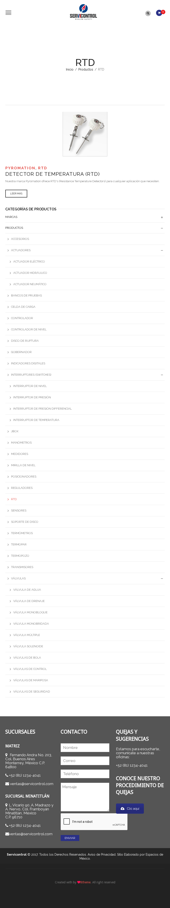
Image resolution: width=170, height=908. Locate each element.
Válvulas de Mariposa (30, 680)
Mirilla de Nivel (23, 465)
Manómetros (21, 442)
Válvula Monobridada (31, 623)
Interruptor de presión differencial (42, 408)
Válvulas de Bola (27, 657)
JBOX (14, 431)
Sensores (18, 510)
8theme (85, 882)
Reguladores (22, 488)
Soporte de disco (24, 521)
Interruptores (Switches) (31, 374)
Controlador (22, 318)
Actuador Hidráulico (30, 272)
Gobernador (21, 352)
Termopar (19, 544)
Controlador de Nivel (28, 329)
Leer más (16, 193)
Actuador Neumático (29, 284)
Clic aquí (133, 808)
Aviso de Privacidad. (102, 854)
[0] (159, 12)
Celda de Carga (23, 306)
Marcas (11, 217)
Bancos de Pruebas (26, 295)
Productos (85, 69)
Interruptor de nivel (30, 386)
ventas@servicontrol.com (31, 784)
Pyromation (20, 168)
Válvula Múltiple (26, 635)
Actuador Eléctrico (29, 261)
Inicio (69, 69)
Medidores (19, 454)
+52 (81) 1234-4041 (25, 775)
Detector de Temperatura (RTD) (52, 174)
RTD (42, 168)
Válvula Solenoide (28, 646)
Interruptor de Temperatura (36, 420)
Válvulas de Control (30, 669)
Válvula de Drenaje (29, 601)
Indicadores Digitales (28, 363)
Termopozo (20, 555)
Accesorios (20, 239)
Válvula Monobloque (30, 612)
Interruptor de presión (32, 397)
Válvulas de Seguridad (31, 691)
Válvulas (18, 578)
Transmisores (22, 567)
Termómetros (22, 533)
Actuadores (21, 250)
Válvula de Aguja (27, 589)
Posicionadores (23, 476)
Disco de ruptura (25, 340)
